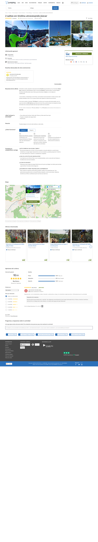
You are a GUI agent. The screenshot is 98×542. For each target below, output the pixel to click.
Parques (40, 2)
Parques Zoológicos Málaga (27, 334)
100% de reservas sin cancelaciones (26, 18)
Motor (45, 2)
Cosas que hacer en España (11, 221)
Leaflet (50, 217)
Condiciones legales (9, 354)
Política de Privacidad (9, 356)
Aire (23, 2)
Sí (42, 306)
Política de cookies (8, 357)
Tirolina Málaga (12, 334)
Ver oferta (50, 186)
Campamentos (51, 2)
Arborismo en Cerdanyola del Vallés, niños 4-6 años (15, 245)
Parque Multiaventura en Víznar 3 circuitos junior (58, 245)
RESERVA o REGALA (82, 54)
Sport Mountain (14, 316)
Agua (19, 2)
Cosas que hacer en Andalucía (23, 221)
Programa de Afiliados (9, 350)
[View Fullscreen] (7, 192)
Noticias (6, 345)
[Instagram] (81, 365)
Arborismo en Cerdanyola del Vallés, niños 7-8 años (81, 245)
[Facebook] (75, 365)
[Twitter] (79, 365)
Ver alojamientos (52, 189)
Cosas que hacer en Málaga (35, 221)
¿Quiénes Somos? (8, 343)
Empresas (83, 2)
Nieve (26, 2)
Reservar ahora (33, 201)
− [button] (7, 189)
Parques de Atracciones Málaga (46, 334)
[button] (90, 246)
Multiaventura (32, 2)
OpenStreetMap (54, 217)
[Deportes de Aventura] (10, 2)
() (13, 18)
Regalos (58, 2)
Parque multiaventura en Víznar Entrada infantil (36, 245)
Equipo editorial (8, 352)
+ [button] (7, 187)
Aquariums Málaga (62, 334)
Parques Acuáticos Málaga (78, 334)
